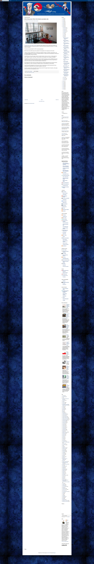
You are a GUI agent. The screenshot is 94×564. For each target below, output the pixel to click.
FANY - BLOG (64, 235)
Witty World (63, 499)
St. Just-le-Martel (64, 486)
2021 (63, 24)
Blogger (54, 552)
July (63, 33)
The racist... (63, 490)
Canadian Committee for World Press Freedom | (66, 291)
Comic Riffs (64, 253)
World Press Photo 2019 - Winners (65, 61)
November (64, 28)
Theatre (63, 492)
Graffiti (63, 446)
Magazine (63, 456)
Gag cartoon (64, 444)
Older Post (57, 99)
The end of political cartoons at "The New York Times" (67, 344)
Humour (63, 449)
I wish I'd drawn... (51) (66, 65)
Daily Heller (64, 233)
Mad (63, 455)
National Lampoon (64, 461)
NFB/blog (64, 263)
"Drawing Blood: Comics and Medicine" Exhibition (66, 51)
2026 (63, 18)
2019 (63, 26)
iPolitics (64, 297)
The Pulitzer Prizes (65, 185)
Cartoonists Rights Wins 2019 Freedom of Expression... (66, 70)
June (64, 34)
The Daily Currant (65, 275)
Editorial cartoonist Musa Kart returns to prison (66, 41)
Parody (63, 467)
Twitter (63, 495)
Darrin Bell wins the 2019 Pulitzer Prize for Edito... (66, 57)
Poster (63, 474)
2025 (63, 19)
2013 (63, 86)
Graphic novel (64, 447)
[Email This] (34, 71)
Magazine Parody (65, 272)
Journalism (63, 451)
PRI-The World (65, 239)
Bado (67, 520)
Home (42, 99)
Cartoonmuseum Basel (66, 175)
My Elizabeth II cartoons (67, 361)
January (64, 79)
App (62, 401)
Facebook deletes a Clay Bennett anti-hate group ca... (66, 75)
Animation (63, 400)
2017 (63, 82)
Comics (33, 72)
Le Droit (63, 453)
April (64, 36)
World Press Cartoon (65, 500)
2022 (63, 23)
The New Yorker (64, 489)
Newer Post (26, 99)
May (64, 35)
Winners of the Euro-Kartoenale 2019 (66, 46)
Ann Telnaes (64, 191)
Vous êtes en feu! (64, 123)
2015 (63, 84)
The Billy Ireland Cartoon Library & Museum (30, 45)
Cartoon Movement (65, 226)
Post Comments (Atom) (31, 103)
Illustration (63, 450)
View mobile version (41, 101)
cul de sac (64, 257)
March (64, 77)
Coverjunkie (64, 232)
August (64, 32)
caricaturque (64, 172)
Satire (63, 483)
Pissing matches (67, 335)
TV (62, 494)
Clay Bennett (64, 199)
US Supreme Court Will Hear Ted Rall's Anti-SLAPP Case (66, 64)
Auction (63, 406)
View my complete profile (65, 541)
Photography (64, 469)
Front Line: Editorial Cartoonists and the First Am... (66, 48)
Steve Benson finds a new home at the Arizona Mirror (66, 73)
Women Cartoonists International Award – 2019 (66, 44)
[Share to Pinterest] (37, 71)
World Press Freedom (65, 501)
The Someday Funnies (65, 491)
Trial (63, 493)
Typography (64, 496)
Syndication (64, 488)
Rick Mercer (64, 284)
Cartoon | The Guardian (66, 198)
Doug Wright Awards (65, 258)
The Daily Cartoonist (65, 244)
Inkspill (64, 236)
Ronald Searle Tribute (66, 209)
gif (62, 445)
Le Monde (63, 454)
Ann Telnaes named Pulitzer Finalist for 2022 (67, 353)
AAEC (63, 395)
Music (63, 460)
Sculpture (63, 484)
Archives (27, 72)
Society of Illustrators (66, 182)
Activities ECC (65, 216)
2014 (63, 85)
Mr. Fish (64, 208)
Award (29, 72)
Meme (63, 457)
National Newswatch (65, 298)
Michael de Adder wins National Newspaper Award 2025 (68, 306)
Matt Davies (64, 205)
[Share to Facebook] (36, 71)
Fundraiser (63, 443)
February (64, 78)
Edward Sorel (64, 202)
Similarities (63, 485)
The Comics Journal (65, 266)
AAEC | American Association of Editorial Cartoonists (66, 164)
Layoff (63, 452)
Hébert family (64, 448)
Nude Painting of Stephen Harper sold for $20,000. (67, 368)
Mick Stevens (64, 206)
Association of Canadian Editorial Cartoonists (65, 404)
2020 (63, 25)
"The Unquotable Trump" (67, 385)
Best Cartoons (65, 219)
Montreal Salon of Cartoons (64, 459)
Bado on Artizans (65, 193)
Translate (68, 516)
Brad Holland (64, 194)
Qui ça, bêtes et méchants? (65, 120)
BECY (31, 72)
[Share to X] (35, 71)
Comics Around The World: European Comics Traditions (67, 377)
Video (63, 497)
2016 (63, 83)
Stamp (63, 487)
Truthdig (64, 300)
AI (62, 397)
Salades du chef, (64, 137)
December (64, 27)
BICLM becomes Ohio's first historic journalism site (66, 53)
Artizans (63, 403)
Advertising (63, 396)
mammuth (48, 552)
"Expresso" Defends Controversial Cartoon (65, 39)
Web (63, 498)
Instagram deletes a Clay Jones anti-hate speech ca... (66, 67)
